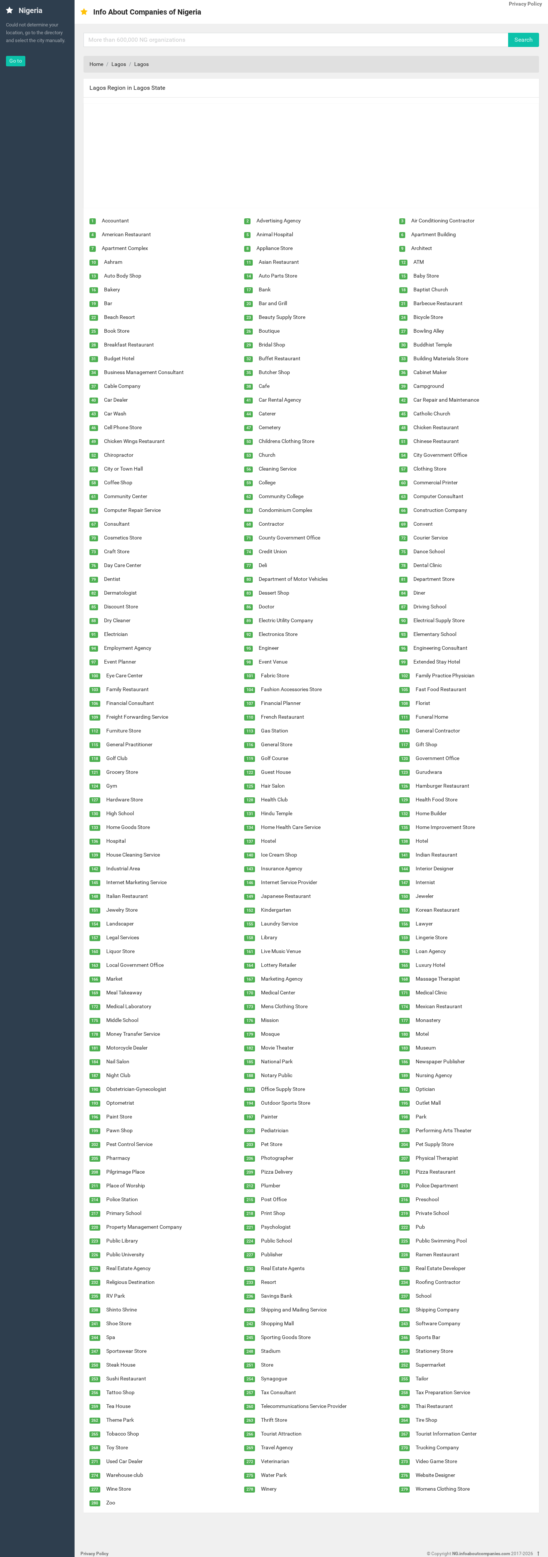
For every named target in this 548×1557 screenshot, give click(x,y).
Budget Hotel (119, 358)
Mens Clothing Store (284, 1006)
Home (96, 64)
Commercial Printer (435, 482)
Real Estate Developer (441, 1268)
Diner (419, 593)
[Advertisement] (307, 156)
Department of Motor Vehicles (293, 579)
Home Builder (431, 813)
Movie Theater (277, 1048)
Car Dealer (116, 400)
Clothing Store (429, 469)
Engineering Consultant (440, 648)
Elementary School (434, 634)
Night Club (118, 1075)
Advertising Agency (278, 221)
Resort (268, 1282)
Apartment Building (433, 234)
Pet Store (271, 1144)
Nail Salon (117, 1061)
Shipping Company (437, 1310)
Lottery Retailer (278, 965)
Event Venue (273, 662)
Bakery (112, 289)
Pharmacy (118, 1158)
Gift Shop (426, 744)
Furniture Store (123, 731)
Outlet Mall (428, 1103)
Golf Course (274, 758)
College (267, 482)
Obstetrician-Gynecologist (136, 1089)
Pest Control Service (129, 1144)
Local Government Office (135, 965)
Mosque (270, 1034)
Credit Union (273, 551)
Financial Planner (281, 703)
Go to (15, 61)
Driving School (429, 607)
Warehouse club (124, 1475)
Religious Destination (130, 1282)
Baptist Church (430, 289)
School (423, 1296)
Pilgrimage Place (125, 1172)
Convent (423, 524)
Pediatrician (275, 1130)
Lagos (118, 64)
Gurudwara (429, 772)
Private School (432, 1213)
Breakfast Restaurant (129, 345)
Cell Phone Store (123, 427)
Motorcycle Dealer (127, 1048)
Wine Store (118, 1489)
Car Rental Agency (280, 400)
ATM (418, 262)
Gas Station (274, 731)
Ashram (113, 262)
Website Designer (435, 1475)
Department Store (433, 579)
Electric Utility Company (286, 620)
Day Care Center (122, 565)
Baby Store (426, 276)
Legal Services (122, 937)
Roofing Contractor (438, 1282)
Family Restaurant (127, 689)
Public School (276, 1241)
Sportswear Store (126, 1351)
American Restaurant (126, 234)
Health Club (274, 800)
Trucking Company (437, 1447)
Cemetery (270, 427)
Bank (265, 289)
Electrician (116, 634)
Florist (423, 703)
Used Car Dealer (124, 1461)
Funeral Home (432, 717)
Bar (108, 303)
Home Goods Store (128, 827)
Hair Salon (273, 786)
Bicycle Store (428, 317)
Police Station (122, 1199)
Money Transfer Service (133, 1034)
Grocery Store (122, 772)
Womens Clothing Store (443, 1489)
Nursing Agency (434, 1075)
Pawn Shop (119, 1130)
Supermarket (430, 1365)
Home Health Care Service (291, 827)
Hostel (268, 841)
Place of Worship (125, 1186)
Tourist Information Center (446, 1434)
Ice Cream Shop (279, 855)
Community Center (125, 496)
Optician (425, 1089)
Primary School (123, 1213)
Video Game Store (436, 1461)
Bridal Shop (272, 345)
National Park (277, 1061)
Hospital (116, 841)
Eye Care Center (124, 675)
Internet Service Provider (289, 882)
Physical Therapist (437, 1158)
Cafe (264, 386)
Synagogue (274, 1379)
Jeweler (425, 896)
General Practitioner (129, 744)
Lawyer (424, 924)
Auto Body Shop (122, 276)
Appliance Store (274, 248)
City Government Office (440, 455)
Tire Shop (426, 1420)
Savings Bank (276, 1296)
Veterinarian (275, 1461)
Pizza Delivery (277, 1172)
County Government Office (289, 538)
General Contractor (438, 731)
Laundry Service (279, 924)
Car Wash (115, 414)
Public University (125, 1254)
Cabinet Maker (430, 372)
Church (267, 455)
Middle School (122, 1020)
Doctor (266, 607)
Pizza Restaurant (436, 1172)
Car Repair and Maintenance (446, 400)
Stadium (270, 1351)
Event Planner (120, 662)
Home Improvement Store (445, 827)
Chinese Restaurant (436, 441)
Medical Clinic (431, 993)
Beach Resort (119, 317)
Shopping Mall (277, 1323)
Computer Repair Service (132, 510)
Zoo (110, 1503)
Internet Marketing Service (136, 882)
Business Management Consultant (144, 372)
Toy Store (117, 1447)
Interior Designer (435, 868)
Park (421, 1117)
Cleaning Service (277, 469)
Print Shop (273, 1213)
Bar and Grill (273, 303)
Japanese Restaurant (286, 896)
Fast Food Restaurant (441, 689)
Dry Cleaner (117, 620)
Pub (420, 1227)
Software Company (438, 1323)
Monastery (428, 1020)
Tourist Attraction (281, 1434)
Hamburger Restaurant (442, 786)
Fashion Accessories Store (291, 689)
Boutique (269, 331)
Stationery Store (434, 1351)
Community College (281, 496)
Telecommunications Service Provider (304, 1406)
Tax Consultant (278, 1392)
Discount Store (121, 607)
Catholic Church (431, 414)
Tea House (118, 1406)
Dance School (429, 551)
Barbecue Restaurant (438, 303)
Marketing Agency (282, 979)
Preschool (427, 1199)
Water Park (274, 1475)
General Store (276, 744)
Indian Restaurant (436, 855)
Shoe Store (118, 1323)
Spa (110, 1337)
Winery (269, 1489)
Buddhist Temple (432, 345)
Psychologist (276, 1227)
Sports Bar (428, 1337)
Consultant (117, 524)
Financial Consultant (130, 703)
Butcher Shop (274, 372)
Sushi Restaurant (126, 1379)
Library (269, 937)
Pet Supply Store (435, 1144)
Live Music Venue (281, 951)
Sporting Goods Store (286, 1337)
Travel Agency (277, 1447)
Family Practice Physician (445, 675)
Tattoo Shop (120, 1392)
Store (267, 1365)
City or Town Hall (123, 469)
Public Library (122, 1241)
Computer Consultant (438, 496)
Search (523, 39)
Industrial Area (123, 868)
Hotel (422, 841)
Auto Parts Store (278, 276)
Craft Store (116, 551)
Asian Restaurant (279, 262)
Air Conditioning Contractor (443, 221)
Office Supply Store (283, 1089)
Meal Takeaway (124, 993)
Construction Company (440, 510)
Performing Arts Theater (444, 1130)
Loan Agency (431, 951)
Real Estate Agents (283, 1268)
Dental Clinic (427, 565)
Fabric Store (275, 675)
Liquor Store (120, 951)
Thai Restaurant (434, 1406)
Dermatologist (120, 593)
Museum (426, 1048)
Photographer (277, 1158)
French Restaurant (282, 717)
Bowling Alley (428, 331)
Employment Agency (127, 648)
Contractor (271, 524)
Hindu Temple (276, 813)
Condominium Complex (285, 510)
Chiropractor (118, 455)
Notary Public (276, 1075)
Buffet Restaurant (279, 358)
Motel (422, 1034)
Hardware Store (124, 800)
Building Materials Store (440, 358)
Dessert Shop (274, 593)
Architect (421, 248)
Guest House (276, 772)
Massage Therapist (438, 979)
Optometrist (120, 1103)
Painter (269, 1117)
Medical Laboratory (128, 1006)
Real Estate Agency (128, 1268)
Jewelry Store (122, 910)
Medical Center (278, 993)
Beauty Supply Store (282, 317)
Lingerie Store (431, 937)
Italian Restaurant (127, 896)
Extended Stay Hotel (436, 662)
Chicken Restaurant (436, 427)
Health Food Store (436, 800)
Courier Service (430, 538)
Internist (425, 882)
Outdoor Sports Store (285, 1103)
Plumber (270, 1186)
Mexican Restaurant (439, 1006)
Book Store (116, 331)
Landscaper (120, 924)
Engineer (269, 648)
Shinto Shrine (121, 1310)
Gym (111, 786)
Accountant (115, 221)
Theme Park (120, 1420)
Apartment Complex (125, 248)
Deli (263, 565)
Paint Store (119, 1117)
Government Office (437, 758)
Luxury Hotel (430, 965)
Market (114, 979)
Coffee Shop (118, 482)
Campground (428, 386)
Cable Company (122, 386)
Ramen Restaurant (437, 1254)
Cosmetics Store (123, 538)
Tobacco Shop (122, 1434)
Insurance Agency (281, 868)
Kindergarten (276, 910)
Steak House (120, 1365)
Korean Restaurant (438, 910)
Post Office (274, 1199)
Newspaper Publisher (440, 1061)
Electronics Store (278, 634)
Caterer (267, 414)
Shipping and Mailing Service (294, 1310)
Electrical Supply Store (438, 620)
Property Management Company (144, 1227)
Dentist (112, 579)
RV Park (115, 1296)
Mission (270, 1020)
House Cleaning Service (133, 855)
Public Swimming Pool (441, 1241)
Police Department (437, 1186)
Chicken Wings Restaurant (134, 441)
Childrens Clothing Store (286, 441)
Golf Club (116, 758)
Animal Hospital (274, 234)
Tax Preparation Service (443, 1392)
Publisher (272, 1254)
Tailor (422, 1379)
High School (120, 813)
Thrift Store (274, 1420)
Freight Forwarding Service (137, 717)
